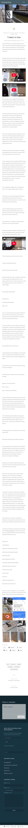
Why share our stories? (8, 773)
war (16, 34)
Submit (14, 810)
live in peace (13, 664)
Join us (7, 741)
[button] (7, 601)
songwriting (10, 666)
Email (7, 787)
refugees (19, 664)
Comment (21, 716)
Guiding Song (6, 2)
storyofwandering (11, 40)
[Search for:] (14, 752)
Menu (24, 2)
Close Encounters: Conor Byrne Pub (10, 765)
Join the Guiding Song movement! (12, 729)
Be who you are (7, 770)
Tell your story (6, 767)
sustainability (16, 666)
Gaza (8, 664)
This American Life (14, 669)
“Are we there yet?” (11, 530)
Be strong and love (7, 762)
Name (7, 782)
